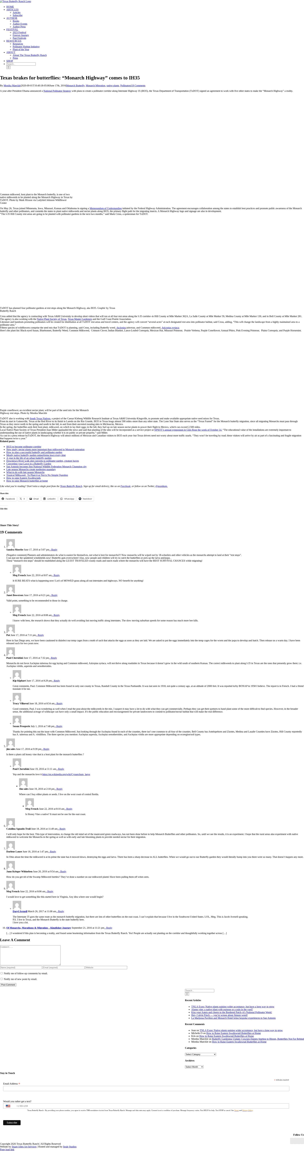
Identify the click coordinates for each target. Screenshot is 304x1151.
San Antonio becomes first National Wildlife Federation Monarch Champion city (46, 466)
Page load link (7, 1149)
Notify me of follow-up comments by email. (26, 973)
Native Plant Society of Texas (51, 319)
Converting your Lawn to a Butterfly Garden (28, 463)
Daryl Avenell (20, 911)
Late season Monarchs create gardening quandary (31, 469)
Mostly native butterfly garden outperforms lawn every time (36, 455)
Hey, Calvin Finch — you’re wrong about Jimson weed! (219, 1015)
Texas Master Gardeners (80, 319)
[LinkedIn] (295, 1141)
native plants (113, 85)
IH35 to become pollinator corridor (23, 446)
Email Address (11, 1083)
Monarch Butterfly (75, 85)
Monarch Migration (95, 85)
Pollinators (125, 85)
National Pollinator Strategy (57, 91)
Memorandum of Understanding (106, 208)
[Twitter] (302, 1141)
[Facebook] (292, 1141)
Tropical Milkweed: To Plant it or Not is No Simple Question (37, 475)
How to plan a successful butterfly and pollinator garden (34, 452)
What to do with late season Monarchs (25, 472)
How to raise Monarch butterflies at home (27, 480)
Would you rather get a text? (17, 1101)
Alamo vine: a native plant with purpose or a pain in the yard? (222, 1009)
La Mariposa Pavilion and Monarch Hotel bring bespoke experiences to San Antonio (233, 1018)
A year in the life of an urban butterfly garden (28, 458)
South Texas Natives (40, 418)
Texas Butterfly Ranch (71, 486)
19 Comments (138, 85)
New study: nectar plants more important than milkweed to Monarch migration (45, 449)
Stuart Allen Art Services (24, 1146)
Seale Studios (69, 1146)
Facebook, (125, 486)
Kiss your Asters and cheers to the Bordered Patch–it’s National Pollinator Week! (231, 1012)
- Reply (53, 549)
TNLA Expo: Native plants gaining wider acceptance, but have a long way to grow (232, 1006)
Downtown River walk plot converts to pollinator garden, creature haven (42, 461)
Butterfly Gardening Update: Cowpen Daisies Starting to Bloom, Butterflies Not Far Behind (258, 1039)
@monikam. (161, 486)
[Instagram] (299, 1141)
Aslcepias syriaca (170, 327)
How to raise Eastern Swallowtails (23, 478)
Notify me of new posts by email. (20, 979)
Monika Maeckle (12, 85)
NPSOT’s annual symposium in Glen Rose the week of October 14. (188, 429)
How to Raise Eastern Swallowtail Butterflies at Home (233, 1033)
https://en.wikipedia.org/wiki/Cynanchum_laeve (66, 774)
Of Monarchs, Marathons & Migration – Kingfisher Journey (38, 927)
